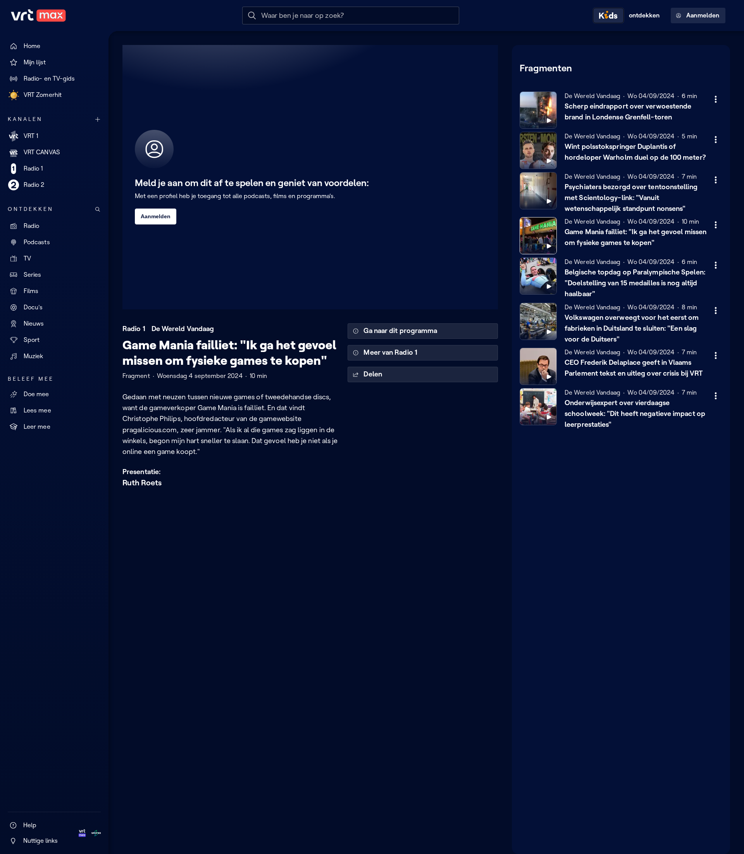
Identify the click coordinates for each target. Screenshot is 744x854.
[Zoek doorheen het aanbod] (98, 209)
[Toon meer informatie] (715, 99)
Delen (372, 374)
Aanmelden (702, 15)
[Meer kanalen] (98, 119)
